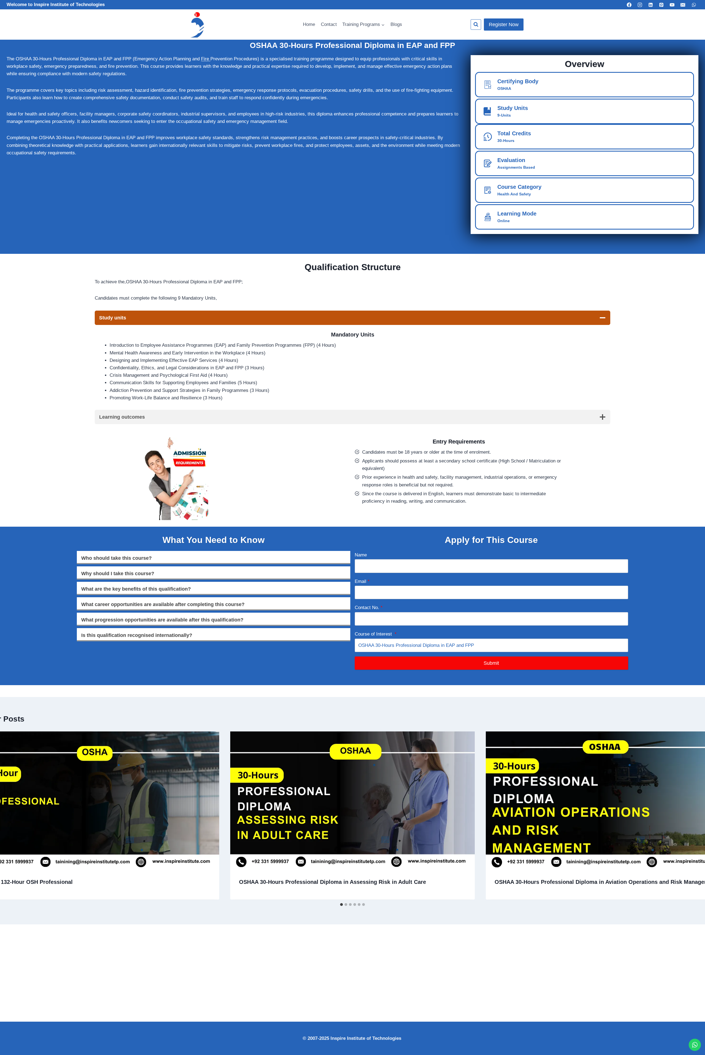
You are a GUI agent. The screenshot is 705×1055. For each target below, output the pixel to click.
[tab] (341, 904)
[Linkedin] (650, 4)
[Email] (683, 4)
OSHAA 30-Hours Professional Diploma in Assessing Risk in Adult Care (332, 882)
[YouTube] (672, 4)
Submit (491, 663)
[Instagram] (640, 4)
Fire (205, 58)
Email (362, 581)
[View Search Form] (476, 24)
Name (361, 555)
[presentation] (352, 800)
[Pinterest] (661, 4)
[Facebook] (629, 4)
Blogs (396, 24)
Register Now (504, 24)
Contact (329, 24)
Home (309, 24)
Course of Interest (376, 634)
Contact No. (369, 607)
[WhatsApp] (693, 4)
